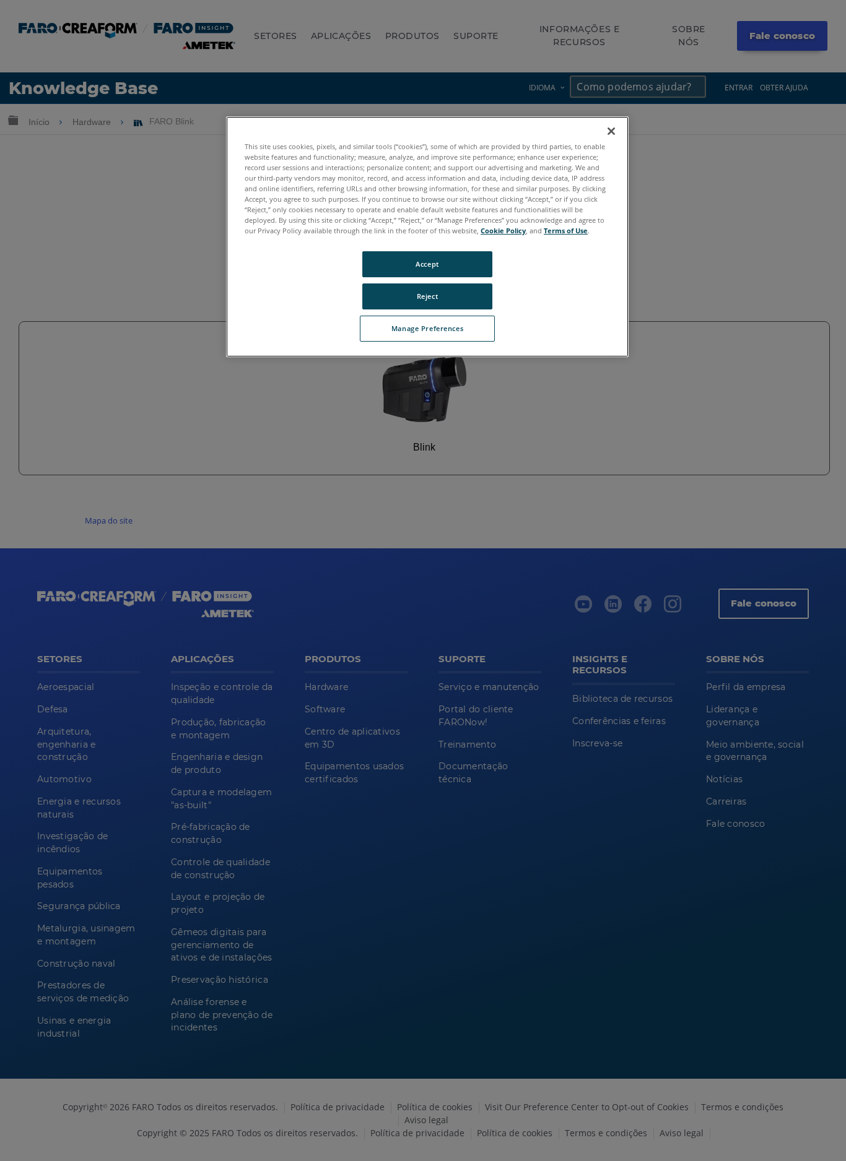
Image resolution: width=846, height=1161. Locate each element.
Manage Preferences (427, 328)
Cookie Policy (503, 230)
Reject (427, 296)
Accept (427, 264)
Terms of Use (566, 230)
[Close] (611, 131)
